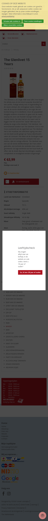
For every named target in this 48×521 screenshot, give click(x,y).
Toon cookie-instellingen (33, 21)
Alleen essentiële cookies (12, 25)
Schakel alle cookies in (11, 21)
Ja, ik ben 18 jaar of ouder (30, 272)
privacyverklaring (8, 16)
